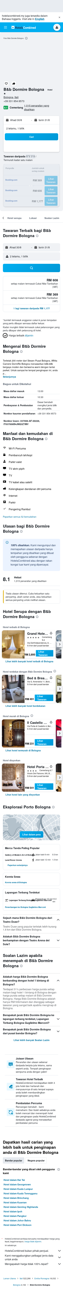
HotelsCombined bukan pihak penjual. (27, 1251)
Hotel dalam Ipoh (13, 1211)
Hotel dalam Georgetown (17, 1184)
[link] (29, 661)
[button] (59, 17)
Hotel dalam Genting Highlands (21, 1207)
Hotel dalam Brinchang (16, 1197)
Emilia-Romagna (41, 1278)
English (39, 19)
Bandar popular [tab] (13, 1160)
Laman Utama (9, 1278)
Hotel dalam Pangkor (15, 1216)
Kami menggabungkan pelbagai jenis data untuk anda (29, 1257)
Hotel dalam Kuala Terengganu (20, 1193)
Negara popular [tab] (36, 1160)
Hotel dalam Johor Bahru (17, 1220)
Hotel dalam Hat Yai (14, 1179)
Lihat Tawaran (43, 653)
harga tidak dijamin (33, 1241)
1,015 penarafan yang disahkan (36, 107)
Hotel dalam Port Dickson (18, 1225)
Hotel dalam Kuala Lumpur (18, 1188)
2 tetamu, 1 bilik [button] (15, 128)
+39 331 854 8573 (14, 101)
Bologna (17, 1284)
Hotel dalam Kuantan (15, 1202)
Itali (21, 1278)
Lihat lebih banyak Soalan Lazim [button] (31, 1040)
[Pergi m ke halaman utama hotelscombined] (23, 27)
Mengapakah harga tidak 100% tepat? (26, 1264)
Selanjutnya (9, 376)
